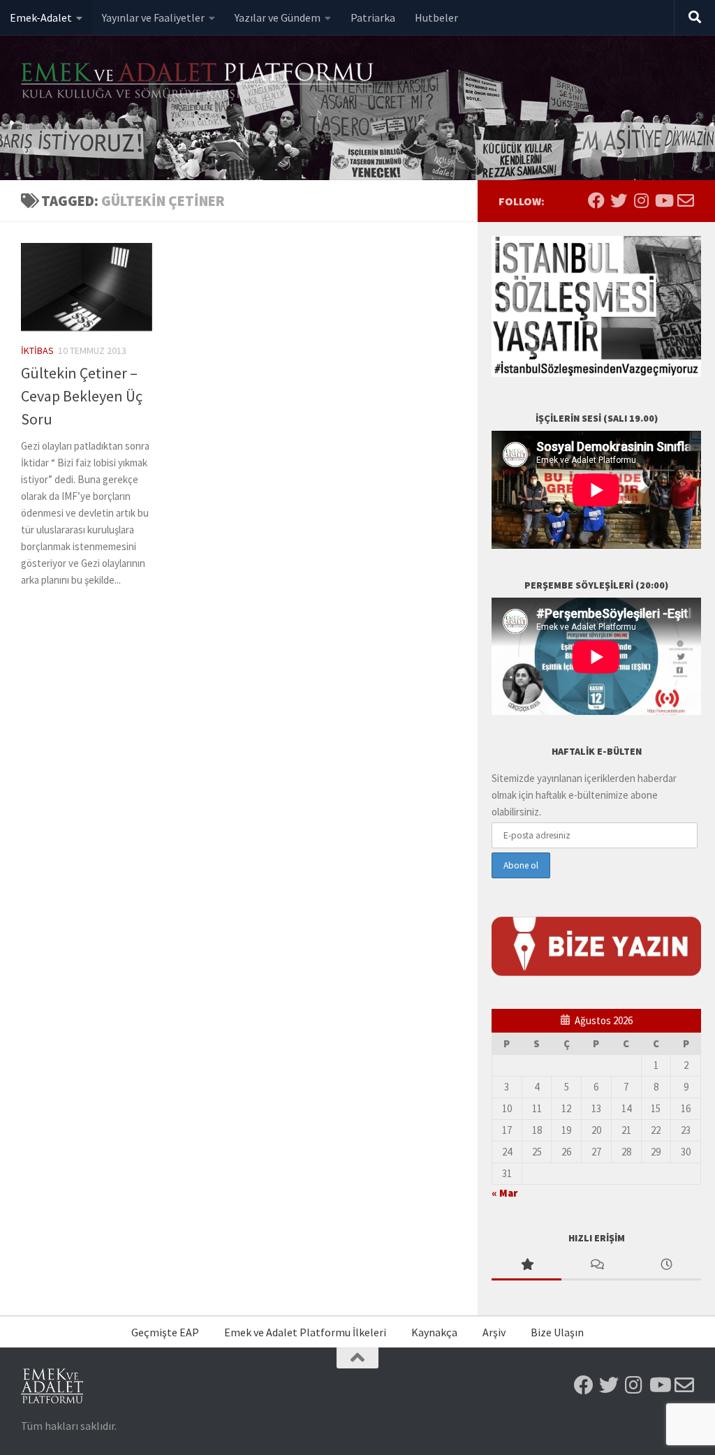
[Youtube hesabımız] (663, 200)
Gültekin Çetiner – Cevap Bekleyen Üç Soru (81, 396)
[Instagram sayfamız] (641, 200)
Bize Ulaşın (557, 1332)
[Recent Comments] (596, 1265)
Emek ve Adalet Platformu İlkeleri (305, 1332)
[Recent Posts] (666, 1265)
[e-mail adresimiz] (685, 200)
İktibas (37, 350)
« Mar (504, 1192)
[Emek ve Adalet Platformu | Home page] (199, 82)
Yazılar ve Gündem (277, 17)
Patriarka (373, 17)
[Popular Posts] (526, 1265)
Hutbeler (436, 17)
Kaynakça (434, 1332)
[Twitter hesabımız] (618, 200)
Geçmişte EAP (165, 1332)
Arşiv (494, 1332)
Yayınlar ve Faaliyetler (153, 17)
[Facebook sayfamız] (596, 200)
